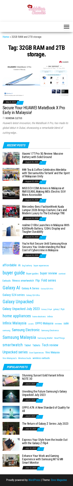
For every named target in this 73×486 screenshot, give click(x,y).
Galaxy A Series (30, 288)
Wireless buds (24, 358)
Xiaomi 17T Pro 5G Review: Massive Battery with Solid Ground (42, 155)
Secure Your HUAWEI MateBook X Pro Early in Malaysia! (34, 110)
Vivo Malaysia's (10, 358)
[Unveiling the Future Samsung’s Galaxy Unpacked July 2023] (11, 396)
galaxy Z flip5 (59, 309)
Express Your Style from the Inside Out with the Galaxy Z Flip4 (44, 441)
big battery (27, 265)
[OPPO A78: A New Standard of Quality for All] (11, 412)
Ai (19, 265)
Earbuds (7, 280)
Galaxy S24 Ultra (33, 295)
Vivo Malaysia (52, 352)
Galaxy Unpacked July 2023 (21, 309)
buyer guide (14, 273)
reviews (58, 323)
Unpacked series (15, 352)
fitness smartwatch (23, 280)
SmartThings (59, 338)
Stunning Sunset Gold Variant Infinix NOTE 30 (43, 377)
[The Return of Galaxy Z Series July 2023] (11, 428)
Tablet (27, 345)
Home (6, 36)
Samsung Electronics (50, 330)
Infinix (50, 316)
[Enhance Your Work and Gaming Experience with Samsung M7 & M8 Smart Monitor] (11, 460)
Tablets (36, 345)
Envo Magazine (59, 480)
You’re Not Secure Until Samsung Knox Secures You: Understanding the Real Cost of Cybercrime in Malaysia (44, 247)
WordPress (34, 480)
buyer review (48, 273)
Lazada (31, 324)
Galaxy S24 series (14, 295)
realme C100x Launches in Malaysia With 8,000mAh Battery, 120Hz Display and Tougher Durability (45, 228)
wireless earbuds (41, 358)
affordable (10, 265)
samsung (6, 330)
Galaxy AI (11, 288)
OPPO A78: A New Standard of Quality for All (46, 409)
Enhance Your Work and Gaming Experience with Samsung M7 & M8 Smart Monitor (42, 459)
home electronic (39, 316)
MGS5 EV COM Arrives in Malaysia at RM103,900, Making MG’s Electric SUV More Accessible (44, 191)
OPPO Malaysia (44, 323)
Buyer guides (32, 273)
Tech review (50, 345)
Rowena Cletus (14, 118)
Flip (37, 280)
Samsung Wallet (45, 338)
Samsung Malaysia (19, 337)
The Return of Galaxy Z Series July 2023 (45, 423)
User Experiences (36, 352)
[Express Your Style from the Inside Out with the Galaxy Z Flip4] (11, 444)
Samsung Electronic (26, 330)
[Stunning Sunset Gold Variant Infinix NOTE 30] (11, 379)
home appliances (17, 315)
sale (66, 323)
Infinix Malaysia (14, 323)
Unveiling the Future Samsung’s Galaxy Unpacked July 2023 (44, 393)
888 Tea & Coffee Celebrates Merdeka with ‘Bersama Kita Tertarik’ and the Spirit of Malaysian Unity (46, 173)
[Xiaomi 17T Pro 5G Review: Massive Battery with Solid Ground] (11, 158)
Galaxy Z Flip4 (46, 309)
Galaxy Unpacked (18, 301)
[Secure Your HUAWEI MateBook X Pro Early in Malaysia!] (36, 78)
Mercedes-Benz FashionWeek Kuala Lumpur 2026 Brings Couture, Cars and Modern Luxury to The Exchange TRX (44, 210)
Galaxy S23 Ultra (47, 289)
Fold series (48, 280)
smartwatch (13, 345)
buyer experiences (41, 265)
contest (62, 273)
